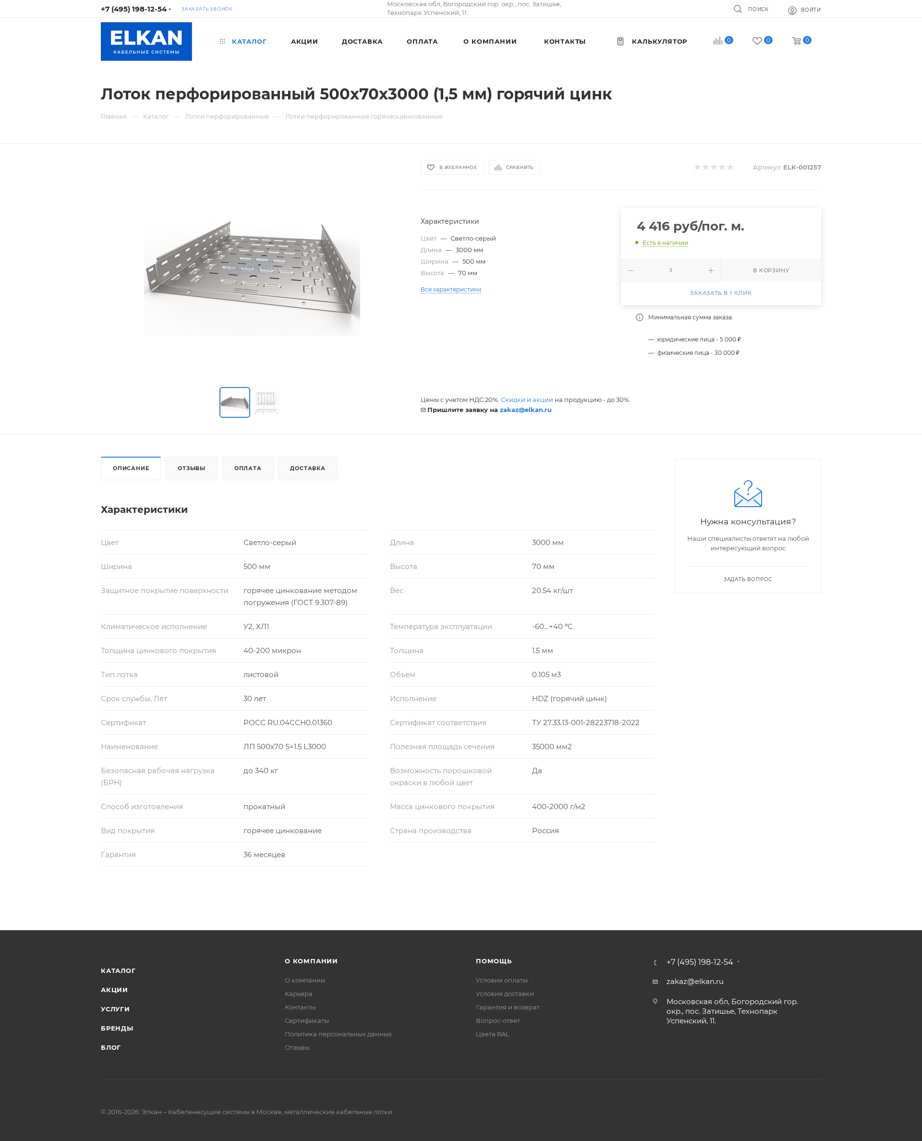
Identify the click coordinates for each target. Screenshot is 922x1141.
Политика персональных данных (338, 1034)
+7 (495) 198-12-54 (134, 8)
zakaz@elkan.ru (526, 409)
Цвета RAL (493, 1034)
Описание (131, 468)
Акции (114, 990)
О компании (311, 961)
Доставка (307, 468)
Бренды (117, 1028)
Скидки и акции (527, 399)
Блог (111, 1047)
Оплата (248, 468)
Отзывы (192, 468)
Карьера (299, 993)
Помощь (494, 961)
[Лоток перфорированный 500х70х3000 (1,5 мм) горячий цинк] (252, 267)
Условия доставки (505, 993)
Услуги (115, 1009)
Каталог (118, 970)
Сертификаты (307, 1020)
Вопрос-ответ (498, 1020)
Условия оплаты (502, 980)
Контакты (300, 1007)
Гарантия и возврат (508, 1007)
